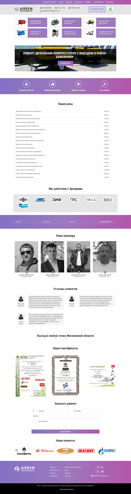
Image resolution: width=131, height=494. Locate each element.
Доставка (52, 473)
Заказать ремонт (49, 2)
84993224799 (75, 8)
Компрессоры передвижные (35, 22)
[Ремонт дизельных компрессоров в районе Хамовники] (23, 9)
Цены (61, 2)
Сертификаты (53, 476)
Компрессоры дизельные (104, 22)
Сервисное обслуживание (73, 467)
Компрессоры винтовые (69, 22)
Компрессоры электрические (70, 33)
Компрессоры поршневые (35, 33)
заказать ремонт (105, 222)
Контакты (110, 2)
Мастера (78, 2)
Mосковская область (67, 489)
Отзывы (88, 2)
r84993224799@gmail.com (51, 11)
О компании (98, 2)
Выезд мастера (54, 470)
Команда (52, 467)
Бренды (69, 2)
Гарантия (68, 473)
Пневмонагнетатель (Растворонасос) (106, 33)
